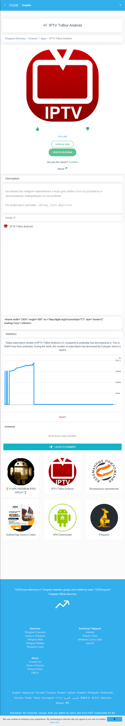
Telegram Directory (15, 38)
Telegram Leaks (35, 647)
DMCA (35, 673)
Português (93, 692)
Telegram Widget (35, 643)
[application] (62, 382)
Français (51, 692)
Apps (43, 38)
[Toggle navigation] (120, 5)
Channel (33, 38)
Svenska (18, 698)
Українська (28, 692)
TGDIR (13, 5)
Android (90, 632)
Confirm (73, 162)
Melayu (60, 703)
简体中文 (85, 698)
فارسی (75, 698)
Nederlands (106, 692)
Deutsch (61, 692)
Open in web (62, 144)
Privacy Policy (35, 669)
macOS (90, 643)
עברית (58, 698)
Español (81, 692)
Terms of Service (35, 665)
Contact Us (35, 662)
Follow (62, 136)
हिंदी (67, 703)
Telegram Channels (35, 632)
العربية (67, 698)
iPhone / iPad (90, 636)
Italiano (72, 692)
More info (54, 722)
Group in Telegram (35, 636)
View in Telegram (62, 152)
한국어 (95, 698)
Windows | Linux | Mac (90, 639)
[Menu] (120, 358)
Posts (9, 217)
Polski (28, 698)
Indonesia (106, 698)
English (16, 692)
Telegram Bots (35, 639)
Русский (40, 692)
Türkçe (37, 698)
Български (48, 698)
